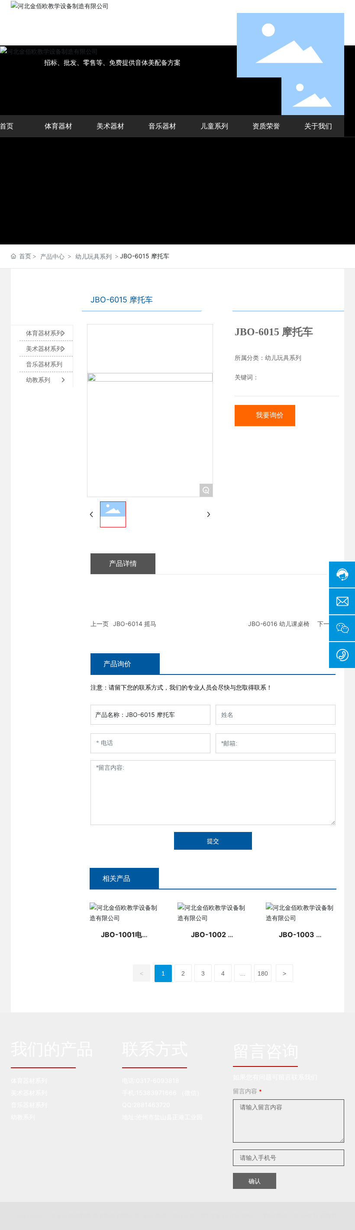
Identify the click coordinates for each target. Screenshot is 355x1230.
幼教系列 (23, 1117)
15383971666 (156, 1092)
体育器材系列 (29, 1080)
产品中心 (52, 256)
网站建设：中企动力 (291, 1215)
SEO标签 (183, 1216)
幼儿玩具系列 (93, 256)
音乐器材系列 (29, 1104)
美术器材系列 (29, 1092)
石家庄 (329, 1215)
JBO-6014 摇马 (134, 623)
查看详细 (125, 912)
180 (263, 973)
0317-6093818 (157, 1080)
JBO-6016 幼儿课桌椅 (279, 623)
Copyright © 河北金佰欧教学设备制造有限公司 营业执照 (92, 1216)
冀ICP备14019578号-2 (228, 1216)
